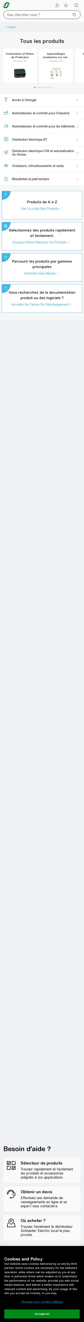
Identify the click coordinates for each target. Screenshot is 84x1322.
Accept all (42, 1314)
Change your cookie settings (42, 1301)
